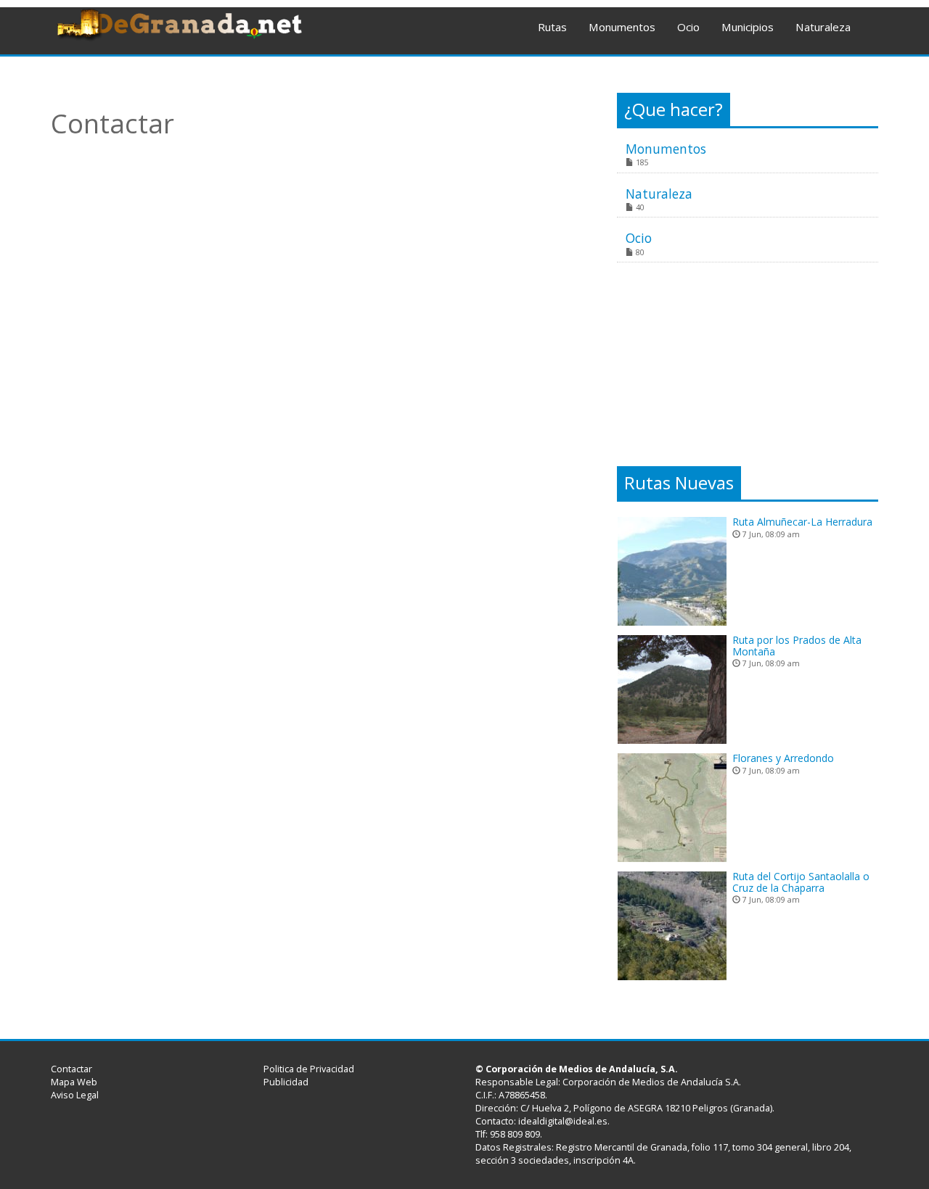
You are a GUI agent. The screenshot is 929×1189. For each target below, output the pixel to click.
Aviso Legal (75, 1095)
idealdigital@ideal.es (562, 1121)
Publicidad (285, 1082)
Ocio (688, 27)
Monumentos (622, 27)
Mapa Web (74, 1082)
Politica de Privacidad (308, 1069)
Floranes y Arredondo (783, 758)
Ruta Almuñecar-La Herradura (802, 522)
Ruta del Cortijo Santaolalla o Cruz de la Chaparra (800, 881)
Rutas (552, 27)
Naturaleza (823, 27)
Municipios (747, 27)
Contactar (71, 1069)
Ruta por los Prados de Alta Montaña (797, 645)
